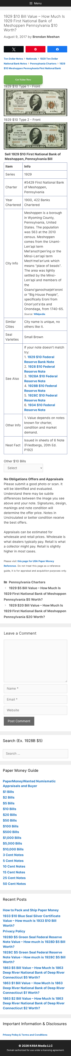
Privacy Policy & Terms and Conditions (25, 1034)
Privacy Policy (14, 931)
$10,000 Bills (13, 849)
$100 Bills (11, 826)
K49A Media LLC (41, 1046)
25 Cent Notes (14, 878)
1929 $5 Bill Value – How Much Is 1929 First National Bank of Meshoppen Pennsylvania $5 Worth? (35, 593)
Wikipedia (39, 314)
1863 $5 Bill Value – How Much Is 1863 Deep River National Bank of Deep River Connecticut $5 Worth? (34, 972)
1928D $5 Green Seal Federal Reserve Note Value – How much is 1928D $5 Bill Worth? (34, 942)
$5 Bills (9, 803)
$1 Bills (8, 792)
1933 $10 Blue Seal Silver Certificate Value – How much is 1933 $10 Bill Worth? (31, 920)
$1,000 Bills (12, 838)
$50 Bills (10, 820)
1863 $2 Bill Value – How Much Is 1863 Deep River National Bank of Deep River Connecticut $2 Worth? (34, 1003)
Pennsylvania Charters (27, 582)
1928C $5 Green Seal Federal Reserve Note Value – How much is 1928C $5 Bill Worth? (34, 957)
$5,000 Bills (12, 843)
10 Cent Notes (14, 866)
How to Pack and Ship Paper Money (31, 910)
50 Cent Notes (14, 884)
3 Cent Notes (13, 855)
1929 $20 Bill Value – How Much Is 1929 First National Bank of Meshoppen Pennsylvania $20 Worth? (35, 611)
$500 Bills (11, 832)
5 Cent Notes (13, 861)
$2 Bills (9, 797)
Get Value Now (23, 79)
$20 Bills (10, 815)
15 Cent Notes (14, 872)
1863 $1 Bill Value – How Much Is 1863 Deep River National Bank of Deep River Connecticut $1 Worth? (34, 988)
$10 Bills (9, 809)
